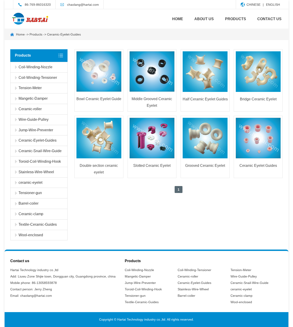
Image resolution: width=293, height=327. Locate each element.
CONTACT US (269, 19)
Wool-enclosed (31, 235)
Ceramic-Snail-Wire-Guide (40, 151)
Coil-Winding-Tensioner (38, 78)
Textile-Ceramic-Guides (38, 224)
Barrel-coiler (28, 203)
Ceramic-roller (30, 109)
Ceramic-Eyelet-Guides (64, 34)
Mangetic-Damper (33, 98)
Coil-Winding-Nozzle (35, 67)
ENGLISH (273, 4)
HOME (177, 19)
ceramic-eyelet (30, 182)
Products (36, 34)
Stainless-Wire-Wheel (36, 172)
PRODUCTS (235, 19)
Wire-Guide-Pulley (34, 119)
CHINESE (253, 4)
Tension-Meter (30, 88)
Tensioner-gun (30, 193)
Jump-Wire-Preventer (36, 130)
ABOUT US (204, 19)
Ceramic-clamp (31, 214)
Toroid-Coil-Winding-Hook (40, 161)
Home (20, 34)
